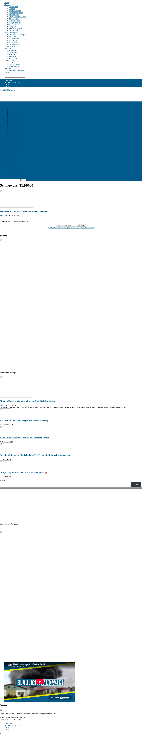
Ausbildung (13, 52)
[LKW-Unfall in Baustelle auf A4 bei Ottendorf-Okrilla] (5, 433)
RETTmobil (13, 37)
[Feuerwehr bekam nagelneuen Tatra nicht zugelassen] (16, 207)
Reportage (12, 50)
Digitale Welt (13, 31)
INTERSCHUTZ (15, 44)
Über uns (7, 68)
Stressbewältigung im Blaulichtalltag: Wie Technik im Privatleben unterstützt (35, 455)
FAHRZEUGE (9, 46)
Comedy (12, 62)
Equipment (13, 27)
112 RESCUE (14, 39)
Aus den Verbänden (16, 13)
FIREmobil (13, 40)
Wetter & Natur (14, 21)
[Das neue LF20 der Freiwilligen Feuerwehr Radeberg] (5, 416)
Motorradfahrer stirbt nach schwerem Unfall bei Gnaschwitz (27, 401)
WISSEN (7, 48)
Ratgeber (12, 54)
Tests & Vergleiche (15, 29)
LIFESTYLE (9, 60)
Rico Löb (3, 215)
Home (6, 3)
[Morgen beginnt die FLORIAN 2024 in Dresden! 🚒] (5, 468)
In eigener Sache (15, 23)
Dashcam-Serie (14, 64)
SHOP (6, 72)
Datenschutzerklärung (12, 82)
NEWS (7, 5)
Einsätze (12, 9)
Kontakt (7, 84)
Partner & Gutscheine (16, 70)
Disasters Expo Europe (17, 35)
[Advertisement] (40, 96)
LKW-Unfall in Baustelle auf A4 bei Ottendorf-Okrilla (24, 438)
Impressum (8, 80)
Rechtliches (13, 58)
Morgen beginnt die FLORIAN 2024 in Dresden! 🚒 (23, 472)
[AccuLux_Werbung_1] (71, 240)
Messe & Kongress (11, 33)
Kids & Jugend (14, 19)
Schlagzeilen (13, 7)
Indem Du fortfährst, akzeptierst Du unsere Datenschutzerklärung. (72, 228)
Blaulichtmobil (14, 66)
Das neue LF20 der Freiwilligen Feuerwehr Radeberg (24, 420)
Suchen (2, 481)
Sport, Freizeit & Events (17, 17)
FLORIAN (13, 42)
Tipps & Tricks (14, 56)
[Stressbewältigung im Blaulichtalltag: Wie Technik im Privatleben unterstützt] (5, 451)
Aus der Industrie (15, 11)
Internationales (14, 15)
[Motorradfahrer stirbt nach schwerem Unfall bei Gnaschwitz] (16, 397)
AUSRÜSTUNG (10, 25)
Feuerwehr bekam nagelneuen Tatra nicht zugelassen (24, 211)
